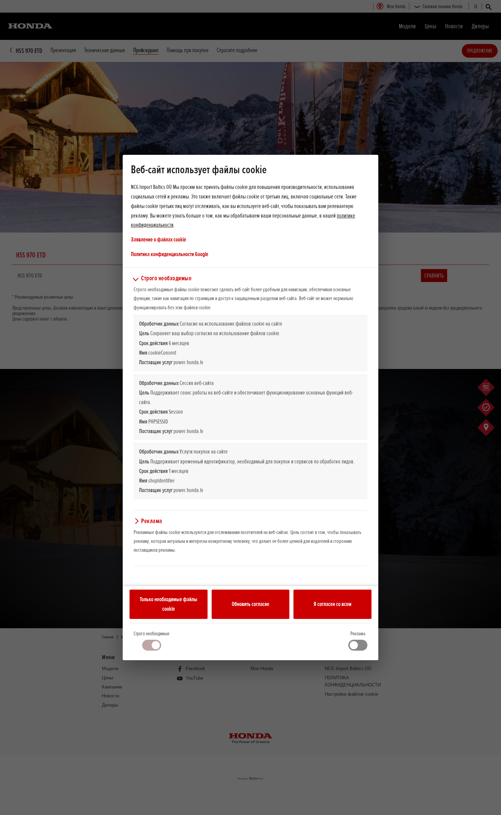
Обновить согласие (250, 604)
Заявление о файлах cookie (158, 239)
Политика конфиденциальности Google (169, 254)
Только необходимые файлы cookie (168, 603)
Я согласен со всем (332, 604)
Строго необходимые (151, 633)
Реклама (357, 633)
